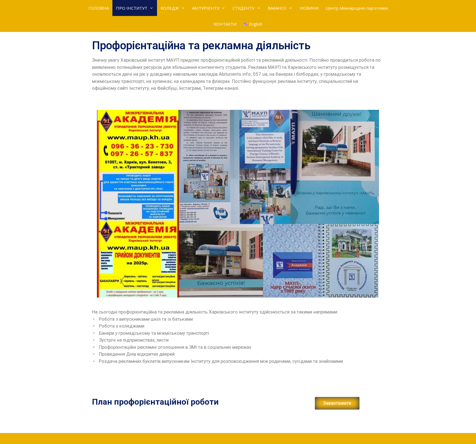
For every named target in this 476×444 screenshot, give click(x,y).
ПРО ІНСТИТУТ (131, 8)
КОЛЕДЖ (170, 8)
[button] (337, 403)
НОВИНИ (309, 8)
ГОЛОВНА (98, 8)
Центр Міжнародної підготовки (357, 8)
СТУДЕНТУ (243, 8)
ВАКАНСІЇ (277, 8)
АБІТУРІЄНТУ (205, 8)
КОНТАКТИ (225, 24)
